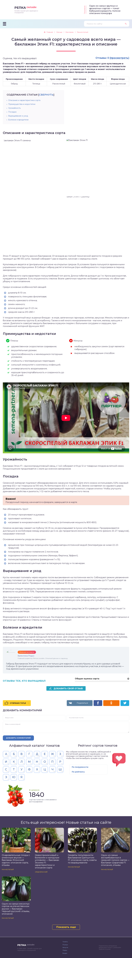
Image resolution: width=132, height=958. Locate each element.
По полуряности (80, 767)
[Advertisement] (89, 108)
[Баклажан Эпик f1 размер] (97, 224)
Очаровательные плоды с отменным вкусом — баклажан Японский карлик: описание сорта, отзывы (16, 860)
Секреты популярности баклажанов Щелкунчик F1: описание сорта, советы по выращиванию (82, 859)
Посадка (12, 112)
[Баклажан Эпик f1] (97, 167)
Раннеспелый (8, 869)
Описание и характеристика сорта (24, 100)
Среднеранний (41, 872)
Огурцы (65, 945)
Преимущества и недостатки (21, 104)
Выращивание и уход (18, 116)
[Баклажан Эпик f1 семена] (34, 196)
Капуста (65, 947)
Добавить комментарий (18, 738)
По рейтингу (78, 772)
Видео (65, 953)
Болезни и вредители (18, 120)
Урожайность (14, 108)
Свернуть (46, 94)
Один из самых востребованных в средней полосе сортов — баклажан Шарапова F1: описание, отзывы (115, 860)
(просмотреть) (119, 57)
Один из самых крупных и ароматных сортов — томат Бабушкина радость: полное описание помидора (104, 10)
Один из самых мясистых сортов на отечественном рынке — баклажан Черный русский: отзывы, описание (16, 909)
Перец (65, 950)
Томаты (65, 942)
